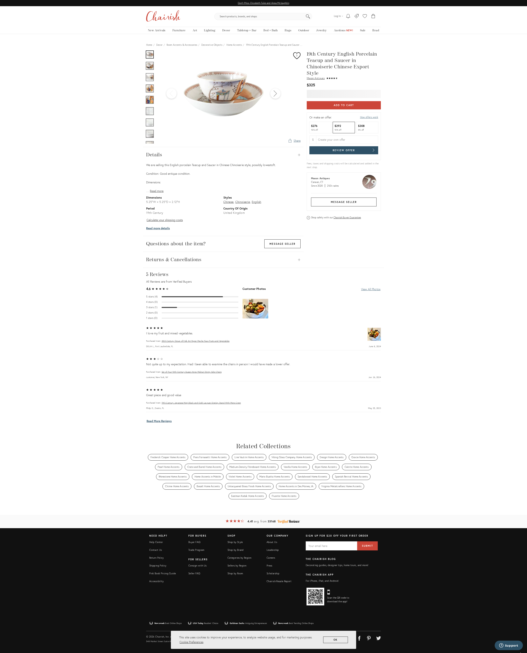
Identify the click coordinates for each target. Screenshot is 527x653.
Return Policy (156, 557)
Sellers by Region (236, 565)
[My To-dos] (348, 16)
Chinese (228, 202)
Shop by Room (235, 573)
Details (223, 155)
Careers (271, 557)
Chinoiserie (242, 202)
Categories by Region (239, 557)
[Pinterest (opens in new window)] (369, 637)
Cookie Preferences (191, 642)
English (256, 202)
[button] (365, 16)
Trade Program (196, 549)
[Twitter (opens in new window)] (378, 637)
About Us (272, 542)
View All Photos (370, 289)
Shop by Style (235, 542)
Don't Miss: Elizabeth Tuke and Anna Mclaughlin (263, 3)
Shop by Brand (235, 549)
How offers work (369, 117)
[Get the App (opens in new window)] (315, 596)
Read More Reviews (159, 421)
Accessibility (156, 581)
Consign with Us (197, 565)
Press (269, 565)
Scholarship (273, 573)
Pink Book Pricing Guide (162, 573)
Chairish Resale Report (279, 581)
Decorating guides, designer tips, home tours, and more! (337, 565)
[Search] (308, 16)
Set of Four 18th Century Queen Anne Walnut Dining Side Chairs (192, 372)
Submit (367, 545)
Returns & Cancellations (223, 259)
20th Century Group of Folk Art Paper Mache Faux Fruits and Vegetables (196, 341)
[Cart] (373, 16)
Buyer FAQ (194, 542)
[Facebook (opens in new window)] (359, 637)
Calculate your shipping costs (165, 220)
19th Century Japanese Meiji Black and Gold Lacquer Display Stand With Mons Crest (201, 402)
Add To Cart (344, 105)
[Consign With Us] (356, 16)
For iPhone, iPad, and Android (322, 580)
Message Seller (344, 202)
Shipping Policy (157, 565)
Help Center (156, 542)
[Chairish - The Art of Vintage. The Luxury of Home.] (163, 16)
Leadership (273, 549)
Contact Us (155, 549)
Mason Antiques (316, 78)
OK (335, 639)
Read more (156, 191)
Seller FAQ (194, 573)
